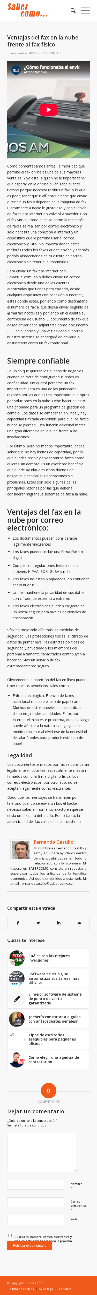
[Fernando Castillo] (20, 858)
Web (74, 1219)
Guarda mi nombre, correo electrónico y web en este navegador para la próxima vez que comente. (43, 1241)
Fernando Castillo (53, 842)
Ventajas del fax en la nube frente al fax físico (42, 41)
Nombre (76, 1186)
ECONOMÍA (50, 53)
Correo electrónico (79, 1205)
